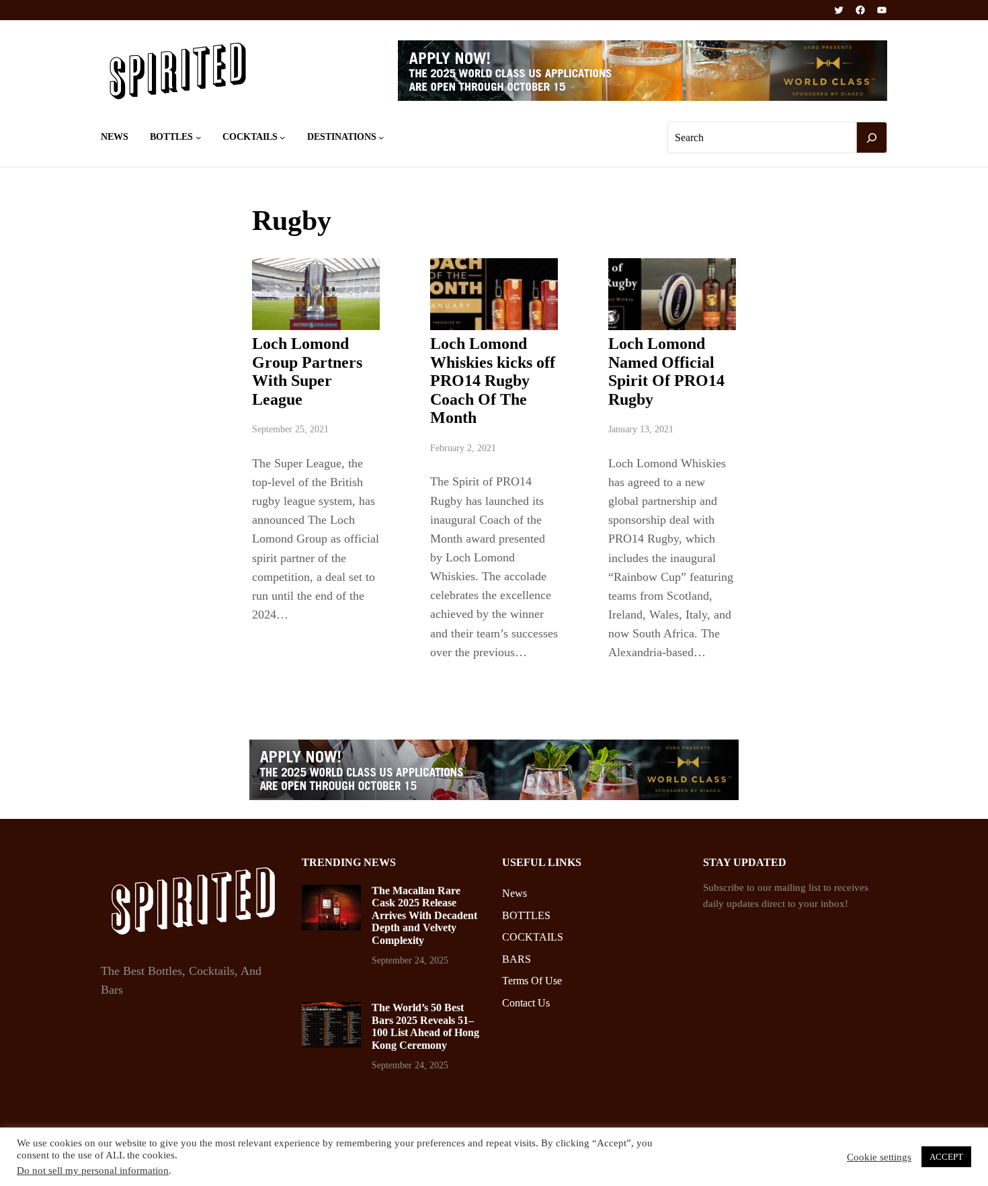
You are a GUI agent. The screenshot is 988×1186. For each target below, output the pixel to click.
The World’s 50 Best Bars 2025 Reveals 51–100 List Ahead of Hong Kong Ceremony (425, 1026)
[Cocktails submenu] (282, 137)
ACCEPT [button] (946, 1157)
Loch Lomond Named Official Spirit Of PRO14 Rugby (666, 371)
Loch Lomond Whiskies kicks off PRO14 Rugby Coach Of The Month (492, 380)
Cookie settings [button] (879, 1157)
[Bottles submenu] (198, 137)
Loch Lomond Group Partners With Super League (307, 371)
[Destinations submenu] (381, 137)
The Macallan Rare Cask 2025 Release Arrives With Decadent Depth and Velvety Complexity (424, 915)
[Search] (871, 138)
